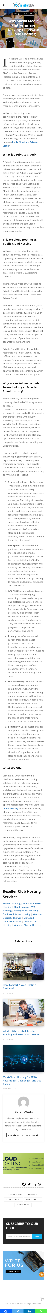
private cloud (13, 1199)
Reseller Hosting (12, 903)
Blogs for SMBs (23, 13)
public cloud (32, 1199)
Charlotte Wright (17, 41)
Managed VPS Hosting (26, 910)
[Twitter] (29, 1184)
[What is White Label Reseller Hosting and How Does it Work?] (23, 1012)
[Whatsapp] (39, 1184)
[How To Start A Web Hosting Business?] (23, 966)
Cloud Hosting (10, 808)
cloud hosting (15, 1194)
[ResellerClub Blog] (26, 4)
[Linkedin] (34, 1184)
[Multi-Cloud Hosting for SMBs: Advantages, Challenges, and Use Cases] (23, 1058)
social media (23, 1204)
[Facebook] (24, 1184)
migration (33, 1194)
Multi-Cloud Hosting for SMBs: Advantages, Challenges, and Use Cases (22, 1081)
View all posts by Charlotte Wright (23, 1135)
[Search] (41, 5)
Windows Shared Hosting (27, 925)
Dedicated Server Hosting (17, 914)
